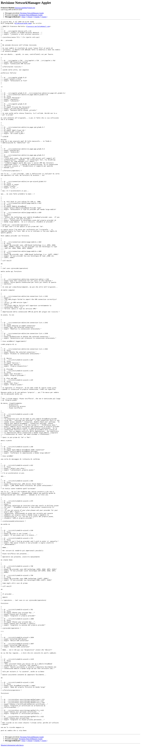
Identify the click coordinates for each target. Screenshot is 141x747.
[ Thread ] (29, 17)
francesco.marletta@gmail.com (25, 8)
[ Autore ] (44, 17)
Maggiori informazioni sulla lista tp (12, 745)
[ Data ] (23, 17)
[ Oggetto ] (36, 17)
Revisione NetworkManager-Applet (32, 13)
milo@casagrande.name (23, 23)
